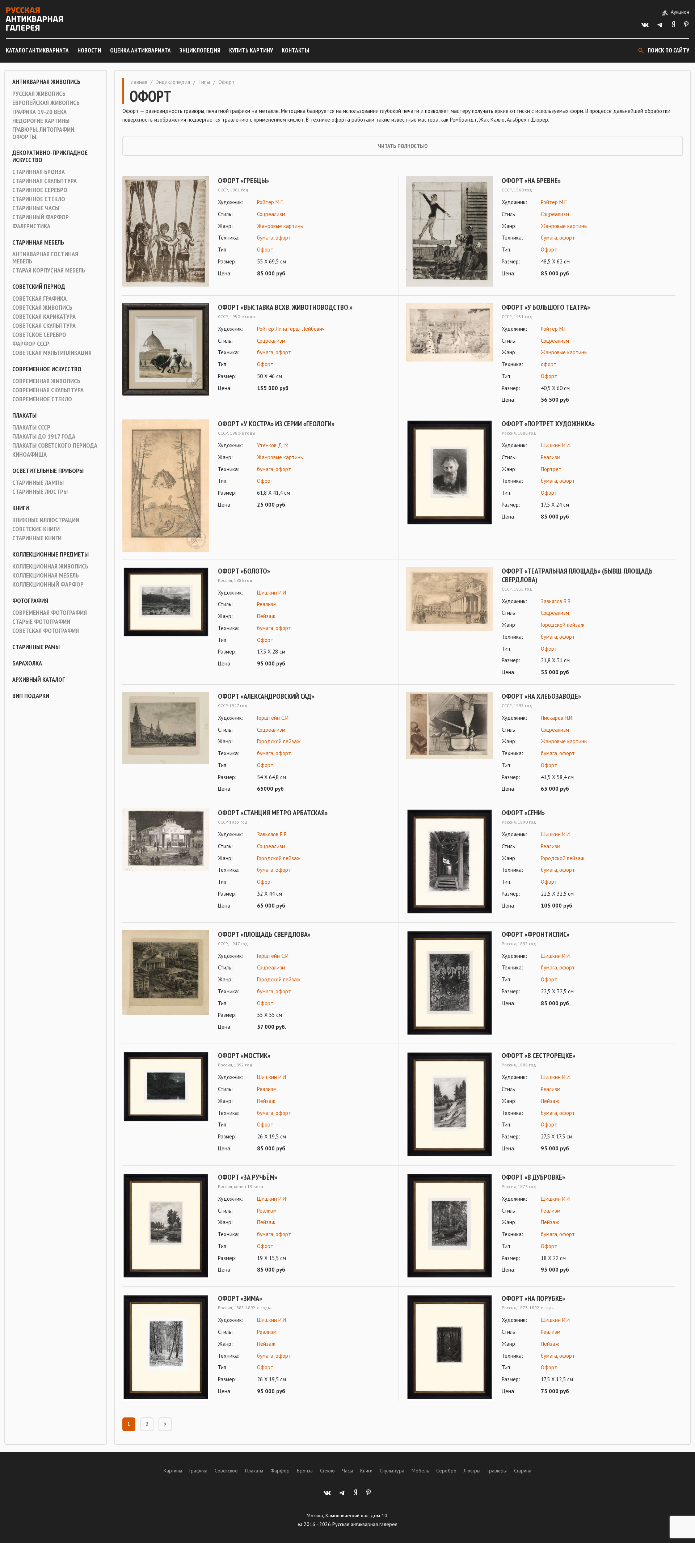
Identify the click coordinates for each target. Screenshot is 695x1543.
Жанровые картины (280, 226)
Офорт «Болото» (244, 571)
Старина (522, 1470)
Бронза (305, 1470)
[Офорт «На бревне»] (449, 231)
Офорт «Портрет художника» (548, 423)
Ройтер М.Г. (270, 202)
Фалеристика (31, 226)
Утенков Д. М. (273, 445)
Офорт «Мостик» (244, 1055)
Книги (20, 508)
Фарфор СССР (30, 343)
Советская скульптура (44, 325)
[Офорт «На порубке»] (449, 1347)
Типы (204, 82)
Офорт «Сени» (523, 812)
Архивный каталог (38, 679)
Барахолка (27, 663)
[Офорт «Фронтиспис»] (449, 983)
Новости (89, 50)
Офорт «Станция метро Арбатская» (273, 812)
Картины (173, 1470)
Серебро (446, 1470)
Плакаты (24, 415)
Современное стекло (42, 399)
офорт (283, 237)
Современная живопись (46, 381)
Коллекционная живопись (50, 566)
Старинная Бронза (38, 172)
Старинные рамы (36, 647)
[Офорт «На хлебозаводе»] (449, 743)
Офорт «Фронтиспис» (535, 934)
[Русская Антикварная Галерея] (34, 19)
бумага (265, 237)
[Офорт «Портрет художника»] (449, 472)
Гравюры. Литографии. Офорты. (43, 133)
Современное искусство (46, 369)
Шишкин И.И (555, 445)
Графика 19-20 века (39, 111)
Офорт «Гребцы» (243, 180)
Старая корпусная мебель (48, 270)
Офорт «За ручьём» (247, 1177)
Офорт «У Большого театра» (546, 307)
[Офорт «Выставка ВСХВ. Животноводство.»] (165, 349)
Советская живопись (42, 307)
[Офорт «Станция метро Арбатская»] (165, 859)
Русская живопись (39, 93)
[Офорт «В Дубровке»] (449, 1226)
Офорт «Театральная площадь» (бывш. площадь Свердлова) (577, 575)
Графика (198, 1470)
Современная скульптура (48, 390)
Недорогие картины (41, 120)
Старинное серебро (39, 190)
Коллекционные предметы (50, 554)
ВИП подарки (30, 695)
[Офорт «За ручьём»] (165, 1226)
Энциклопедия (200, 50)
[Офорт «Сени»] (449, 861)
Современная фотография (49, 612)
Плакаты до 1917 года (43, 436)
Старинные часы (35, 208)
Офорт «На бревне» (531, 180)
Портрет (551, 469)
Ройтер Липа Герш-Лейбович (291, 328)
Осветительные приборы (48, 470)
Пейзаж (266, 616)
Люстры (472, 1470)
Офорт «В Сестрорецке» (538, 1055)
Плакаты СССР (31, 427)
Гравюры (497, 1470)
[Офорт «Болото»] (165, 617)
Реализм (550, 457)
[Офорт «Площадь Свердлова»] (165, 981)
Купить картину (251, 50)
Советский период (38, 286)
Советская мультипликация (52, 352)
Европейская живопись (46, 102)
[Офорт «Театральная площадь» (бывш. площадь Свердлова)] (449, 622)
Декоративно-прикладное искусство (50, 156)
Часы (347, 1470)
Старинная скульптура (44, 181)
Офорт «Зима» (240, 1298)
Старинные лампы (38, 482)
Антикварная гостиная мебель (45, 257)
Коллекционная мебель (45, 575)
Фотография (30, 600)
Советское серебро (39, 334)
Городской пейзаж (562, 624)
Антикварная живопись (46, 81)
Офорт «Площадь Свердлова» (264, 934)
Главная (138, 82)
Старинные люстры (40, 491)
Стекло (327, 1470)
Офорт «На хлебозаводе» (541, 696)
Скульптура (392, 1470)
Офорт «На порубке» (533, 1298)
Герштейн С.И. (273, 717)
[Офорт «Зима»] (165, 1347)
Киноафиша (29, 454)
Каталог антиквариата (37, 50)
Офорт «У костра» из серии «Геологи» (276, 423)
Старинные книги (37, 538)
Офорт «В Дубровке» (533, 1177)
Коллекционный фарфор (48, 584)
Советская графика (39, 298)
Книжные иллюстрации (45, 520)
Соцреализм (271, 214)
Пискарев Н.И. (557, 717)
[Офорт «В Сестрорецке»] (449, 1104)
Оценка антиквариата (140, 50)
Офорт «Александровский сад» (266, 696)
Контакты (295, 50)
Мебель (420, 1470)
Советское (226, 1470)
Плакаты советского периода (54, 445)
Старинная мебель (38, 242)
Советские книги (36, 529)
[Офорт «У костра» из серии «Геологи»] (165, 485)
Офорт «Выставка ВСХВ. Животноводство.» (285, 307)
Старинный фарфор (40, 217)
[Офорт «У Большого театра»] (449, 354)
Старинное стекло (38, 199)
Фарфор (280, 1470)
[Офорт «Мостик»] (165, 1102)
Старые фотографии (41, 621)
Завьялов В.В (555, 601)
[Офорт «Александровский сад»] (165, 743)
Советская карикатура (44, 316)
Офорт (265, 249)
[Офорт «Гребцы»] (165, 231)
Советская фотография (45, 630)
